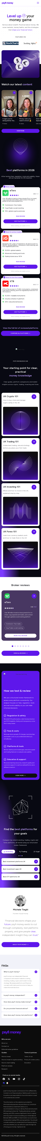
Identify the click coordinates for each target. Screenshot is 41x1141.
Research (4, 1069)
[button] (37, 3)
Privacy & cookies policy (31, 1060)
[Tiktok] (24, 1079)
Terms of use (28, 1056)
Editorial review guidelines (10, 1049)
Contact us (5, 1046)
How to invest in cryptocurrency (12, 1059)
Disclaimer (27, 1063)
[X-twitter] (9, 1079)
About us (4, 1043)
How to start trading (8, 1063)
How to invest (6, 1056)
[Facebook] (4, 1079)
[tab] (8, 851)
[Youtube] (14, 1079)
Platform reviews (7, 1066)
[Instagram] (19, 1079)
